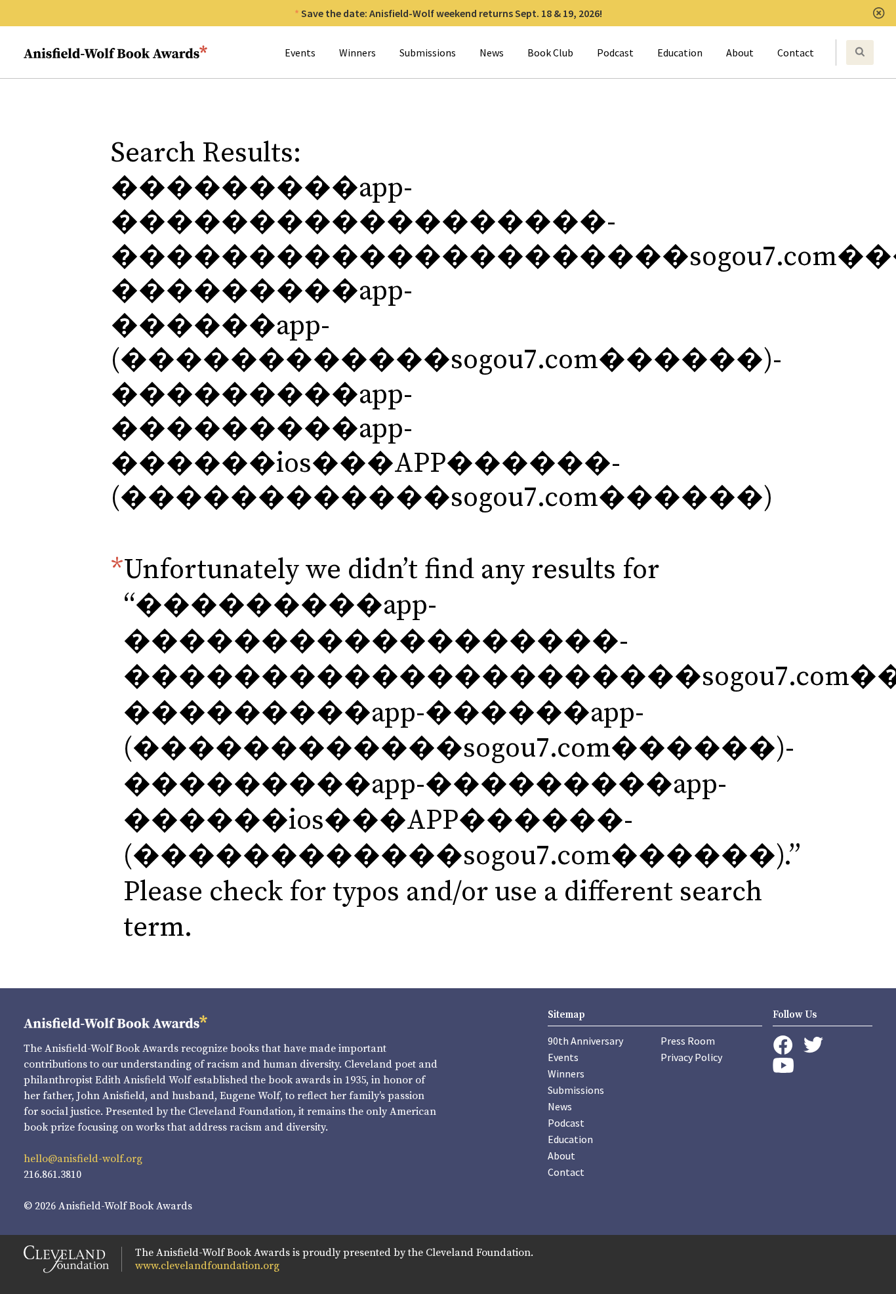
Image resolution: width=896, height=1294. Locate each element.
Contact (795, 52)
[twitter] (813, 1045)
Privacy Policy (691, 1057)
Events (300, 52)
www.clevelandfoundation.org (207, 1265)
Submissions (427, 52)
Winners (357, 52)
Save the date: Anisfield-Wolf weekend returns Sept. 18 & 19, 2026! (451, 13)
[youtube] (783, 1065)
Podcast (615, 52)
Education (680, 52)
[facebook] (783, 1045)
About (740, 52)
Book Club (550, 52)
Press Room (688, 1040)
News (491, 52)
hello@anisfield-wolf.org (83, 1158)
